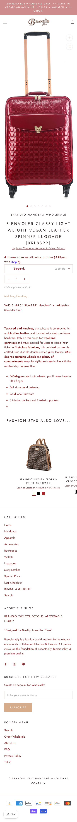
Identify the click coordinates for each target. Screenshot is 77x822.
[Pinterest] (23, 664)
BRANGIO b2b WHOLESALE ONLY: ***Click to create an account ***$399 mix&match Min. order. (38, 7)
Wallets (8, 557)
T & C (7, 762)
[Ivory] (33, 493)
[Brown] (43, 493)
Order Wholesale (14, 737)
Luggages (10, 563)
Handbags (10, 531)
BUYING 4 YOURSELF (17, 589)
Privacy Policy (12, 756)
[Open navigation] (5, 22)
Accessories (11, 544)
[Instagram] (14, 664)
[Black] (38, 493)
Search (8, 595)
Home (7, 525)
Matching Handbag (15, 296)
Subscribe (18, 707)
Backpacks (10, 551)
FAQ (7, 749)
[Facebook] (5, 664)
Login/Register (13, 583)
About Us (9, 743)
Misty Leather (12, 570)
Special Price (12, 576)
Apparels (9, 538)
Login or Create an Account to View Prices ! (38, 248)
